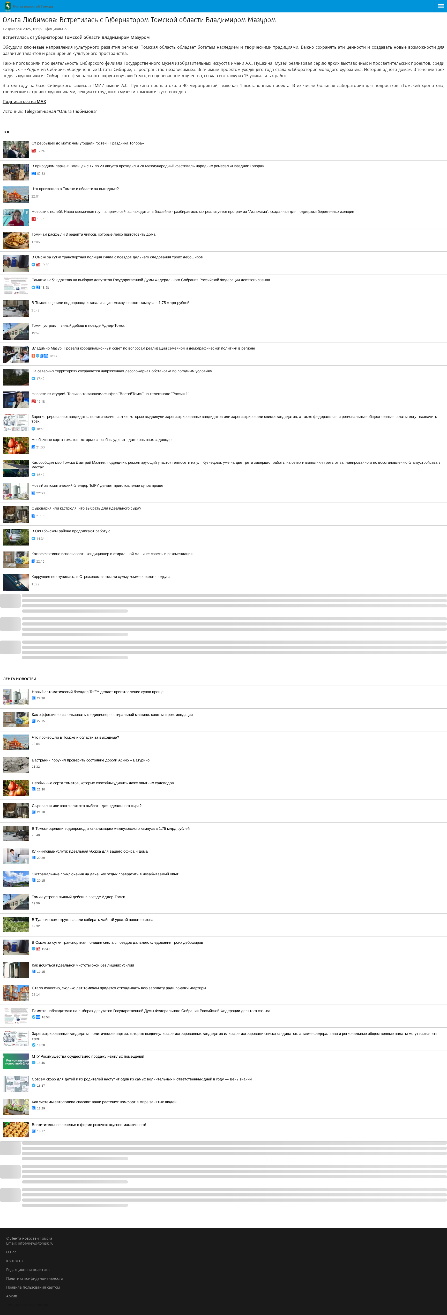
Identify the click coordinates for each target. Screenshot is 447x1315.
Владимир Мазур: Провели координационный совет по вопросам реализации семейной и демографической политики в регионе (143, 348)
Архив (11, 1296)
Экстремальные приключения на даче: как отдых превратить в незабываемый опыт (105, 874)
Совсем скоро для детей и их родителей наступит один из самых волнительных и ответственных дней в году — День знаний (142, 1079)
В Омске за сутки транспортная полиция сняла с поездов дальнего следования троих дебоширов (117, 257)
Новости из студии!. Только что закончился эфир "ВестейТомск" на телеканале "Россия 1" (110, 394)
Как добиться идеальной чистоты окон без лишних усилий (83, 965)
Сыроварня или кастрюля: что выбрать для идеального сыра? (86, 508)
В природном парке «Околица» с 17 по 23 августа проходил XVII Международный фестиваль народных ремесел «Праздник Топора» (148, 166)
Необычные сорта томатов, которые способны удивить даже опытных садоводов (103, 440)
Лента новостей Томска (27, 1304)
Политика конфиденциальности (34, 1278)
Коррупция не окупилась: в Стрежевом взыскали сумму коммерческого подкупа (101, 577)
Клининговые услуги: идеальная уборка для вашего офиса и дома (90, 851)
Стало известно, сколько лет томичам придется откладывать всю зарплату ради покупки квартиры (119, 988)
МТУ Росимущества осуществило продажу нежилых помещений (88, 1056)
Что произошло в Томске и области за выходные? (75, 189)
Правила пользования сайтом (33, 1287)
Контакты (14, 1260)
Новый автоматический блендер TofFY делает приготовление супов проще (97, 485)
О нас (11, 1251)
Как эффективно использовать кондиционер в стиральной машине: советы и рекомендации (112, 554)
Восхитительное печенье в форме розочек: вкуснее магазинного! (89, 1125)
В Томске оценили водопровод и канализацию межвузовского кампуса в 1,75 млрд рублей (110, 303)
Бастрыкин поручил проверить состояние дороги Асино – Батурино (91, 760)
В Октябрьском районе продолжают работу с (71, 531)
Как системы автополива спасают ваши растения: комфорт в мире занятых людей (104, 1102)
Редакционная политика (28, 1269)
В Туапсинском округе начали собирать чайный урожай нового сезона (92, 920)
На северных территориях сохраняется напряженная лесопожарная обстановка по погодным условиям (122, 371)
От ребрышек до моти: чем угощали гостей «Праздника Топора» (88, 143)
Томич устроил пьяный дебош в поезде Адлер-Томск (78, 325)
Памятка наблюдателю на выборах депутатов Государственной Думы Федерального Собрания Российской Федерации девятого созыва (151, 280)
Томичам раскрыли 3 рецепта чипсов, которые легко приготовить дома (93, 234)
